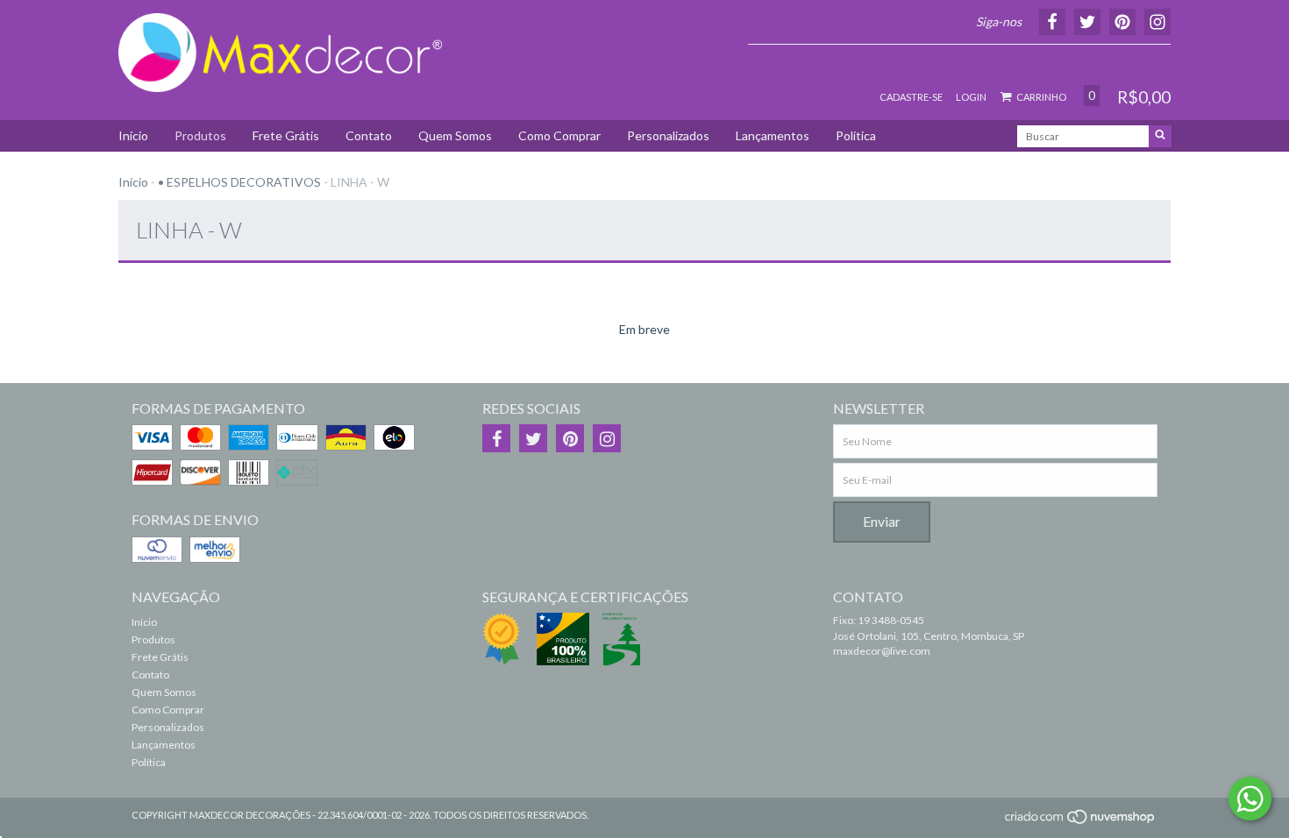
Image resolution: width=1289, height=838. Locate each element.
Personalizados (668, 135)
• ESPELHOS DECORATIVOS (239, 181)
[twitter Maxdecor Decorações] (533, 438)
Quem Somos (455, 135)
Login (971, 97)
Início (133, 135)
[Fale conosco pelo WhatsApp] (1249, 798)
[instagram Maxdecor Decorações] (607, 438)
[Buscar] (1160, 136)
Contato (368, 135)
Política (856, 135)
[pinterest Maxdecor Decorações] (570, 438)
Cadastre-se (911, 97)
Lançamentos (772, 135)
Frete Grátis (286, 135)
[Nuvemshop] (1080, 821)
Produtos (200, 135)
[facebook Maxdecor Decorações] (496, 438)
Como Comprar (559, 135)
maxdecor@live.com (881, 650)
